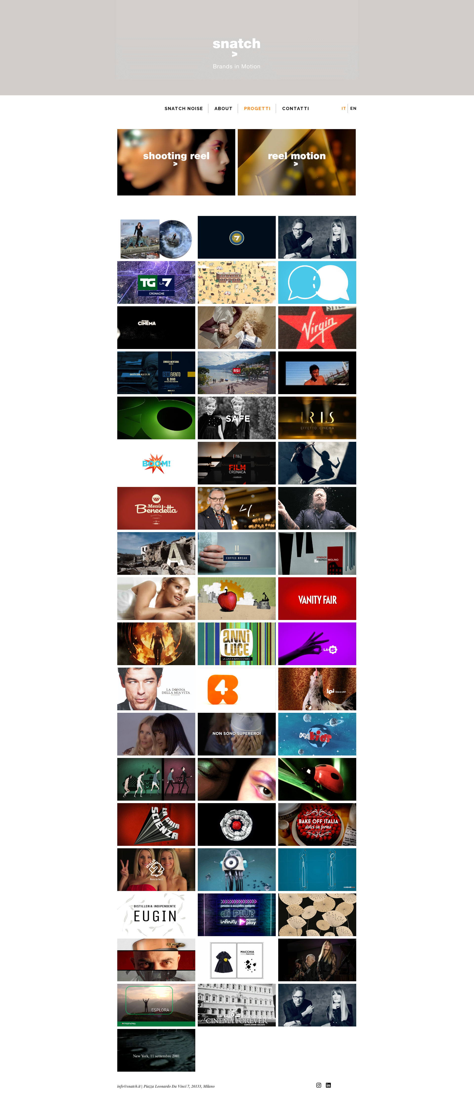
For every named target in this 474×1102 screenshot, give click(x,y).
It (344, 108)
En (353, 108)
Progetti (257, 108)
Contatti (295, 108)
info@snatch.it (128, 1086)
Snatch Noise (184, 108)
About (224, 108)
